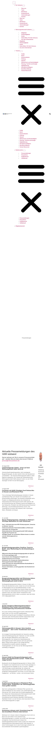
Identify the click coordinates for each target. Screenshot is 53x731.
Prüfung (22, 135)
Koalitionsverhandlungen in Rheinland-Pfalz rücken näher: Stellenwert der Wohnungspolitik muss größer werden (18, 684)
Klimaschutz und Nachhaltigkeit (28, 138)
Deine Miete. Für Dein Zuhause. (28, 46)
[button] (31, 100)
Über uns (22, 18)
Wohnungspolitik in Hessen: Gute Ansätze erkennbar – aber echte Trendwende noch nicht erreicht (18, 629)
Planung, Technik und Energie (27, 140)
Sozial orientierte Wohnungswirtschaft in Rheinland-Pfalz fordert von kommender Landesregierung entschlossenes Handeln (16, 607)
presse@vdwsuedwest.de (10, 461)
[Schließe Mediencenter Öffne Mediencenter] (24, 150)
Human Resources (26, 70)
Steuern (22, 137)
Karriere (23, 16)
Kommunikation (24, 133)
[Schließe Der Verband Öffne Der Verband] (23, 5)
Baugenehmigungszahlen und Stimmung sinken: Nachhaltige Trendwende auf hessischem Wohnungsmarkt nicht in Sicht (18, 579)
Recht (21, 132)
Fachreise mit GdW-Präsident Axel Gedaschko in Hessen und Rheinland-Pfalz (18, 491)
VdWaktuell (24, 158)
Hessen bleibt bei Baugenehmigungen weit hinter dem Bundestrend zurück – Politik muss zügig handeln (18, 658)
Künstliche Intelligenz (25, 143)
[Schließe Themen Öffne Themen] (21, 51)
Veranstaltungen (24, 25)
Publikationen (23, 221)
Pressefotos (23, 219)
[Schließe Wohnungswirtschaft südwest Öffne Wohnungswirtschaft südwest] (33, 30)
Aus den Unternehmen (27, 39)
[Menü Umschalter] (14, 2)
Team (21, 20)
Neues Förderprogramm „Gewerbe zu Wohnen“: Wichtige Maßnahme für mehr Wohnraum (18, 520)
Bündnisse (22, 21)
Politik (21, 130)
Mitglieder (22, 41)
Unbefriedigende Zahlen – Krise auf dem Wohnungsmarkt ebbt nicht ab (16, 468)
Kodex (21, 44)
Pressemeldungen (24, 218)
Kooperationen (23, 23)
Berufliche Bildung (24, 145)
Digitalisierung (23, 142)
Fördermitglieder (24, 42)
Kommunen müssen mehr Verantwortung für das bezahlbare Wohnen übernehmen (17, 711)
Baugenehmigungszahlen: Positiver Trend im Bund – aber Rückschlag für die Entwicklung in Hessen (18, 549)
